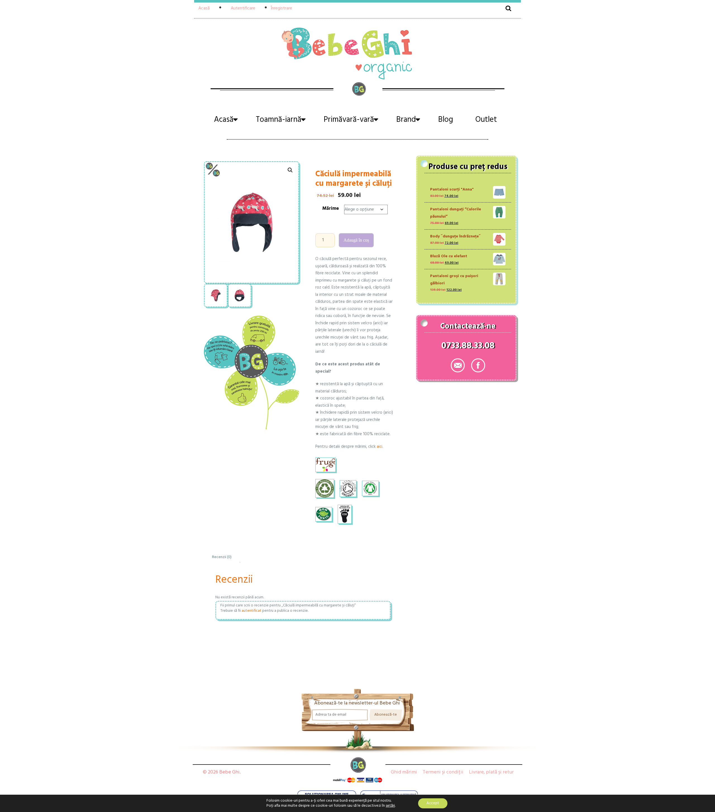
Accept (432, 803)
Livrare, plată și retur (491, 772)
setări (390, 805)
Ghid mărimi (404, 772)
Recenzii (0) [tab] (222, 557)
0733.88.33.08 (468, 347)
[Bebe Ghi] (357, 52)
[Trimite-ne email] (458, 365)
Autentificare (243, 8)
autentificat (251, 611)
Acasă (204, 8)
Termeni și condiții (443, 772)
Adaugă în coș (356, 240)
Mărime (330, 208)
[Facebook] (478, 365)
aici (379, 446)
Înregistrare (281, 8)
